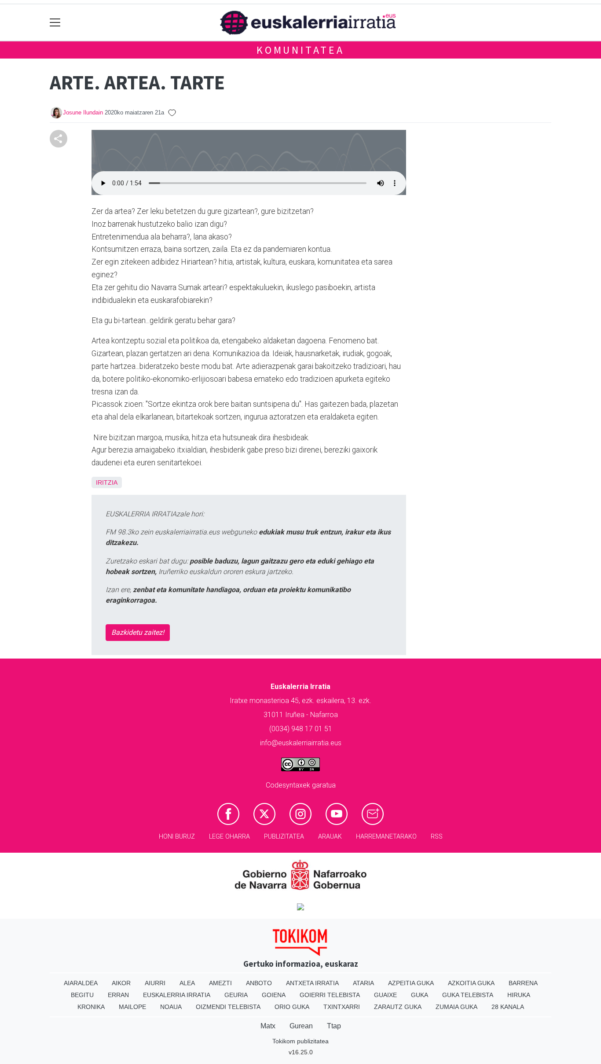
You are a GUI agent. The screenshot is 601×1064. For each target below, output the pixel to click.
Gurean (301, 1026)
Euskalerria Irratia (176, 994)
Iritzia (106, 482)
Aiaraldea (81, 983)
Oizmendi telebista (228, 1006)
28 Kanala (507, 1006)
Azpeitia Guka (411, 983)
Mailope (132, 1006)
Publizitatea (284, 836)
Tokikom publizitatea (300, 1041)
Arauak (330, 836)
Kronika (91, 1006)
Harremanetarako (386, 836)
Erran (118, 994)
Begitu (82, 994)
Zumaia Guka (456, 1006)
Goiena (274, 994)
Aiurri (155, 983)
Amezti (220, 983)
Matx (267, 1026)
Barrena (523, 983)
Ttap (334, 1026)
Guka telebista (467, 994)
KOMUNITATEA (300, 50)
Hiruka (518, 994)
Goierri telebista (330, 994)
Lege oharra (229, 836)
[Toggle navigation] (55, 22)
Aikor (121, 983)
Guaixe (385, 994)
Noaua (171, 1006)
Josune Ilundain (83, 112)
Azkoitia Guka (471, 983)
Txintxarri (341, 1006)
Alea (187, 983)
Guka (419, 994)
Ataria (363, 983)
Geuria (236, 994)
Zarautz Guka (397, 1006)
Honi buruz (177, 836)
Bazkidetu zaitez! (137, 632)
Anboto (259, 983)
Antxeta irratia (312, 983)
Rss (437, 836)
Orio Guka (292, 1006)
